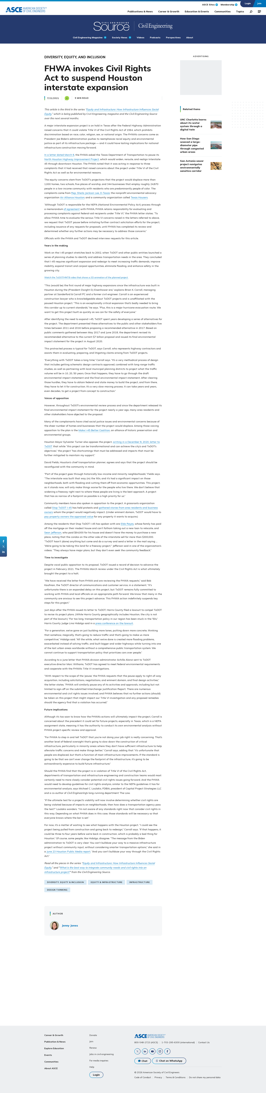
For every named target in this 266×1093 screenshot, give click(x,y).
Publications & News (140, 11)
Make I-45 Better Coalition (94, 430)
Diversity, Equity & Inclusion (65, 882)
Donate (93, 1035)
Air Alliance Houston (72, 197)
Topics (240, 11)
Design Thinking (57, 890)
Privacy (158, 1077)
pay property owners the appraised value (68, 516)
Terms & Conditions (176, 1077)
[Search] (250, 11)
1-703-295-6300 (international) (178, 1042)
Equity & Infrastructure (106, 882)
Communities (222, 11)
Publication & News (55, 1041)
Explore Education (54, 1048)
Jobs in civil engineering (101, 1054)
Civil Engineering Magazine (88, 37)
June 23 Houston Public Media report (68, 851)
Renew (93, 1047)
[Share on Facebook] (3, 541)
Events (48, 1055)
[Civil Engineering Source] (112, 26)
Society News (119, 37)
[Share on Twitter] (3, 546)
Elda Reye (127, 523)
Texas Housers (139, 197)
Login (96, 1074)
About (189, 37)
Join (91, 1041)
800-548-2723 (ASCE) (146, 1042)
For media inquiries (98, 1060)
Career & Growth (168, 11)
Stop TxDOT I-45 (62, 507)
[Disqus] (133, 978)
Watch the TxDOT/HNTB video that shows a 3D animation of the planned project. (86, 277)
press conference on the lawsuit (114, 623)
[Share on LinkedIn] (3, 551)
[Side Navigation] (259, 11)
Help (91, 1067)
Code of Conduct (142, 1077)
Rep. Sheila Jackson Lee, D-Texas (90, 193)
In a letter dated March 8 (59, 154)
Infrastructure (139, 882)
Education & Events (197, 11)
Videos (140, 37)
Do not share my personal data (204, 1077)
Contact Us (204, 1042)
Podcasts (155, 37)
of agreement (72, 209)
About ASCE (51, 1068)
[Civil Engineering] (153, 26)
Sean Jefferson (52, 532)
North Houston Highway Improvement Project (71, 159)
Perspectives (173, 37)
